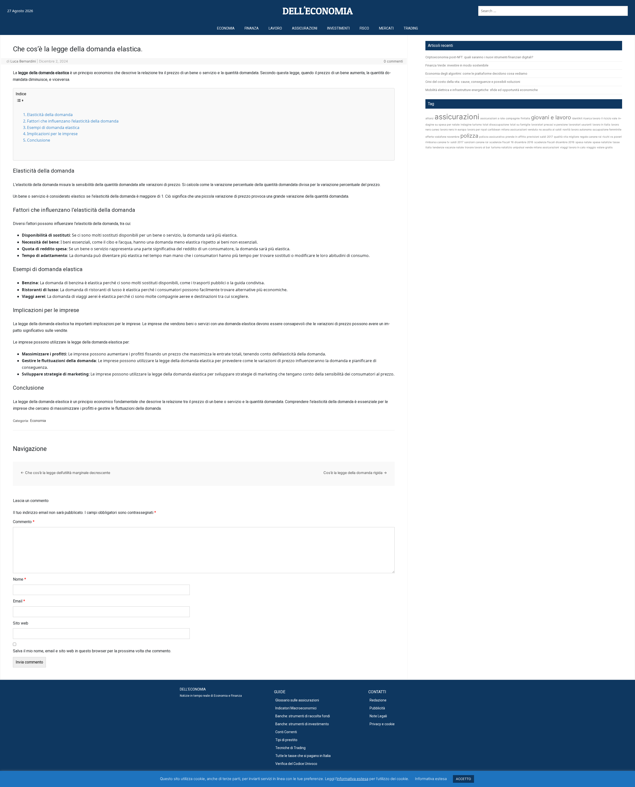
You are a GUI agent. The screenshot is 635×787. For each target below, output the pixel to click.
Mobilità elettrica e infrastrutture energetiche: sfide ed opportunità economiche (481, 90)
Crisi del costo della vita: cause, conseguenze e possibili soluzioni (472, 82)
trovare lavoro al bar (477, 147)
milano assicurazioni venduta (519, 129)
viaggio (591, 147)
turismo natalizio (501, 147)
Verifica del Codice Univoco (296, 764)
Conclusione (38, 140)
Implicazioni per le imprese (52, 133)
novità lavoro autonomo (577, 129)
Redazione (378, 700)
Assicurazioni (304, 28)
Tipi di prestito (286, 740)
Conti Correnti (286, 732)
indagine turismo (471, 124)
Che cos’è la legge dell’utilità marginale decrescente (65, 473)
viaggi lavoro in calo (572, 147)
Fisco (364, 28)
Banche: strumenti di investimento (302, 724)
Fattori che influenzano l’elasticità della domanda (73, 121)
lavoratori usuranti (580, 124)
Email (19, 601)
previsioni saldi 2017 (540, 136)
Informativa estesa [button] (431, 778)
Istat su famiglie (520, 124)
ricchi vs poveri (612, 136)
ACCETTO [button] (463, 779)
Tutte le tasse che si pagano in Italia (303, 756)
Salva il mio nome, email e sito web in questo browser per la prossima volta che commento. (92, 651)
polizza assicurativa (492, 136)
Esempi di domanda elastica (53, 127)
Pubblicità (377, 708)
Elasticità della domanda (50, 114)
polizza (469, 135)
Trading (411, 28)
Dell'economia (318, 11)
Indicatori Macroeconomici (296, 708)
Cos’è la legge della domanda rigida (355, 473)
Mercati (386, 28)
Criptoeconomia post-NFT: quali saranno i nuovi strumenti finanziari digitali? (479, 57)
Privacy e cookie (382, 724)
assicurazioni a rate (492, 118)
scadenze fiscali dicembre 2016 (554, 142)
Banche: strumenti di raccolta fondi (302, 716)
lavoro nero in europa (453, 129)
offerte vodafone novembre (442, 136)
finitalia (525, 118)
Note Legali (378, 716)
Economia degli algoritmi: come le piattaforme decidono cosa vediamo (476, 73)
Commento (23, 521)
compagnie (513, 118)
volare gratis (605, 147)
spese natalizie (602, 142)
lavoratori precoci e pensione (549, 124)
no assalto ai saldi (550, 129)
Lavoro (275, 28)
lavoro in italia (601, 124)
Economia (226, 28)
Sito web (20, 623)
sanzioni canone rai (476, 142)
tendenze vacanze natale (448, 147)
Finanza (252, 28)
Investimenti (338, 28)
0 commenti (393, 61)
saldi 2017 (456, 142)
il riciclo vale (609, 118)
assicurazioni (457, 116)
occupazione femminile (607, 129)
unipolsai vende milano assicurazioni (536, 147)
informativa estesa (352, 778)
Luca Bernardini (23, 61)
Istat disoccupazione (496, 124)
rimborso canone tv (437, 142)
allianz (429, 118)
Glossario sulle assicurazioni (297, 700)
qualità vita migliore (566, 136)
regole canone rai (591, 136)
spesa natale (583, 142)
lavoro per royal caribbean (483, 129)
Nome (19, 579)
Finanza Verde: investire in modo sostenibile (456, 65)
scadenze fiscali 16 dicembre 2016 (511, 142)
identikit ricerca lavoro (586, 118)
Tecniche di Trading (290, 748)
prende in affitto (516, 136)
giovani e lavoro (551, 117)
